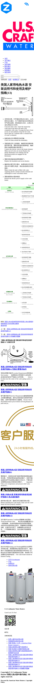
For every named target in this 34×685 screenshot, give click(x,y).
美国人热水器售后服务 (11, 323)
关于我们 (8, 60)
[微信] (10, 625)
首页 (6, 58)
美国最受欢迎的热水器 (15, 641)
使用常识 (16, 79)
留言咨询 (8, 72)
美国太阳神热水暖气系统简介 (18, 647)
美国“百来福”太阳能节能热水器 (18, 649)
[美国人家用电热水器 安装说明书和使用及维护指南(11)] (14, 509)
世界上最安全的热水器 (15, 639)
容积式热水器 (12, 565)
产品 (6, 62)
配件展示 (8, 66)
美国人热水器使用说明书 (13, 321)
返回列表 (4, 325)
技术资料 (8, 64)
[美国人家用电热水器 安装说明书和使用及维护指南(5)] (14, 386)
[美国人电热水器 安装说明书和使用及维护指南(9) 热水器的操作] (14, 491)
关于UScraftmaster (14, 559)
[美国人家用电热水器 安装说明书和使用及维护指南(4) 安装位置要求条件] (17, 363)
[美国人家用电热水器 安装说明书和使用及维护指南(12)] (14, 536)
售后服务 (8, 68)
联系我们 (8, 70)
